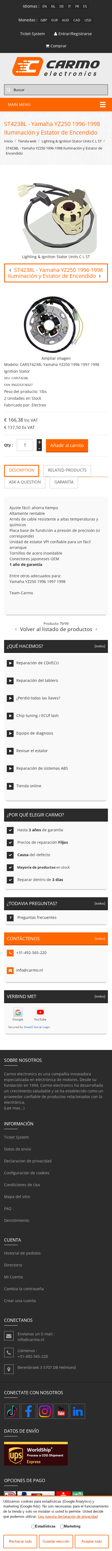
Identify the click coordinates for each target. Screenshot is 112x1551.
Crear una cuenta (20, 1300)
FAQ (7, 1208)
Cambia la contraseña (24, 1288)
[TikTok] (12, 1411)
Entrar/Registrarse (75, 33)
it (69, 6)
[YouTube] (61, 1411)
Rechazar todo (20, 1541)
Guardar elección (56, 1541)
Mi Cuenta (13, 1276)
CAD (76, 20)
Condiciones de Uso (22, 1184)
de (62, 6)
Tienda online (28, 785)
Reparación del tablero (37, 680)
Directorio (13, 1265)
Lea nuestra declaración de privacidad (68, 1517)
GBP (44, 20)
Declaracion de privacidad (28, 1160)
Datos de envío (17, 1149)
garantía (63, 482)
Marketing (72, 1526)
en (44, 6)
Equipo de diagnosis (34, 733)
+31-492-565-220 (31, 952)
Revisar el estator (32, 750)
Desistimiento (16, 1220)
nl (53, 6)
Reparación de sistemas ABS (42, 768)
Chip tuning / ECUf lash (37, 715)
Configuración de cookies (26, 1172)
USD (88, 20)
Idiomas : (31, 6)
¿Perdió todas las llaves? (38, 698)
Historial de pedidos (22, 1253)
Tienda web (27, 141)
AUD (65, 20)
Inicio (8, 141)
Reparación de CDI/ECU (37, 662)
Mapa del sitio (17, 1196)
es (85, 6)
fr (77, 6)
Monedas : (28, 19)
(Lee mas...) (14, 1107)
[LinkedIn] (77, 1411)
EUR (54, 20)
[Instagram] (45, 1411)
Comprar (59, 45)
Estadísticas (45, 1526)
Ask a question (25, 482)
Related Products (67, 470)
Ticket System (16, 1137)
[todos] (99, 646)
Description (21, 470)
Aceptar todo (92, 1541)
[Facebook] (29, 1411)
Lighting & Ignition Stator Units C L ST (72, 141)
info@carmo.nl (29, 970)
